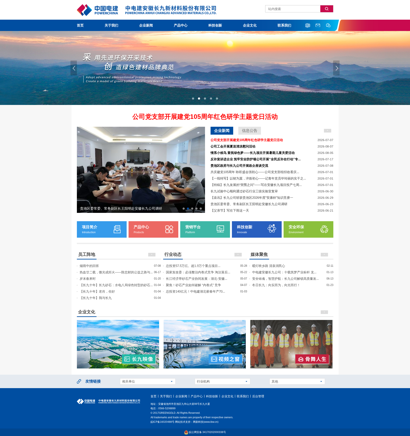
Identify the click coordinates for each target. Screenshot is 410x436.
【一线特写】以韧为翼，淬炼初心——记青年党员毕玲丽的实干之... (272, 178)
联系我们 (284, 25)
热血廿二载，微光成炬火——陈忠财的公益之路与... (120, 272)
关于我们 (111, 25)
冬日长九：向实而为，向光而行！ (292, 285)
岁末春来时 (120, 278)
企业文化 (250, 25)
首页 (80, 25)
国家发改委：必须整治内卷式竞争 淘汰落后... (206, 272)
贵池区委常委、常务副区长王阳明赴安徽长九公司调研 (272, 204)
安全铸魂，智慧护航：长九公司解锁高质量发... (292, 278)
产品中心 (180, 25)
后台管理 (258, 396)
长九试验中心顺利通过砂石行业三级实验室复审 (272, 191)
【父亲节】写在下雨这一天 (272, 210)
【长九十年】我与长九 (120, 298)
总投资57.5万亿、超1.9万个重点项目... (206, 266)
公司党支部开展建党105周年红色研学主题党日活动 (205, 116)
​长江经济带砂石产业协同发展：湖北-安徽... (206, 278)
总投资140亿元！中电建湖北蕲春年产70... (206, 291)
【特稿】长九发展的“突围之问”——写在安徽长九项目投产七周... (272, 185)
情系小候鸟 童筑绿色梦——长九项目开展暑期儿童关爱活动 (272, 153)
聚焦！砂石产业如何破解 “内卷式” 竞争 (206, 285)
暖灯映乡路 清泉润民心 (292, 266)
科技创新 (215, 25)
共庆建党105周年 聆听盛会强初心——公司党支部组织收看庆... (272, 172)
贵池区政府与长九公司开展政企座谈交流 (272, 165)
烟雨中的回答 (120, 266)
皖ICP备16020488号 (162, 421)
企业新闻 (146, 25)
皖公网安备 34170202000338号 (207, 432)
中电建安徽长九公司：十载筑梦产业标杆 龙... (292, 272)
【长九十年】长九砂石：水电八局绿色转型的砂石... (120, 285)
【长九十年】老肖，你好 (120, 291)
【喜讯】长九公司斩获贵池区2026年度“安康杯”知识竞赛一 (272, 197)
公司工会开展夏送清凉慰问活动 (272, 146)
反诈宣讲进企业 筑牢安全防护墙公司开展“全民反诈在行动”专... (272, 159)
